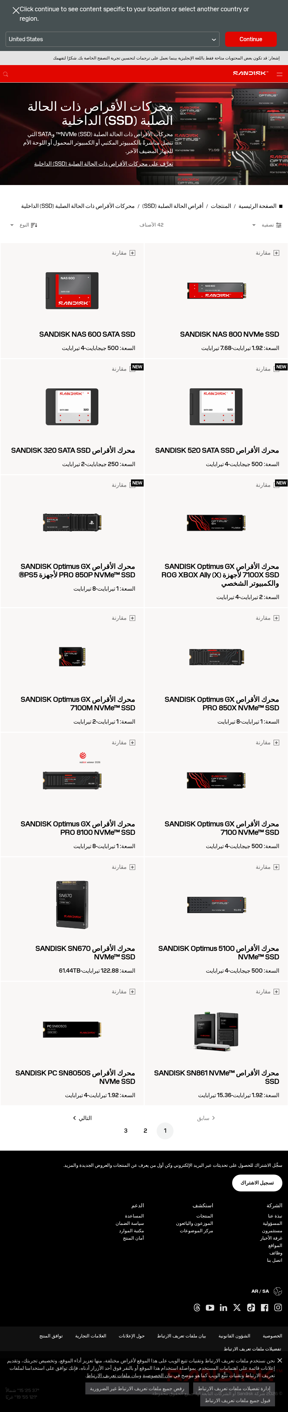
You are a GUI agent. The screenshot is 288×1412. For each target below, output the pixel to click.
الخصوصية (272, 1336)
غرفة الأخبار (271, 1238)
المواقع (275, 1245)
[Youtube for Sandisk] (210, 1308)
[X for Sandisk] (237, 1307)
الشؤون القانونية (234, 1336)
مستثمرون (272, 1231)
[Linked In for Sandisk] (223, 1308)
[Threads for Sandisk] (197, 1308)
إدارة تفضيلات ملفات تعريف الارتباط (234, 1388)
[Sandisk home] (250, 73)
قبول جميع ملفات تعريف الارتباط (237, 1400)
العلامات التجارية (90, 1336)
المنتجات (204, 1216)
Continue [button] (251, 39)
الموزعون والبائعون (194, 1223)
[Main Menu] (278, 74)
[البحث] (5, 73)
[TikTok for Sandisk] (251, 1307)
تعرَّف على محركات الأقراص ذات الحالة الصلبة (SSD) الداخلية (103, 164)
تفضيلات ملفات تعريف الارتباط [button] (252, 1349)
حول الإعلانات (132, 1336)
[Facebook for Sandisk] (264, 1308)
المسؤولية (272, 1223)
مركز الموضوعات (196, 1231)
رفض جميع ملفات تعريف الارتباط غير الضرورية (137, 1388)
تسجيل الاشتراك (257, 1182)
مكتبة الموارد (131, 1231)
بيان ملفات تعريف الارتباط (112, 1375)
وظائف (275, 1253)
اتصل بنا (274, 1260)
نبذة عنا (275, 1216)
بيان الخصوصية (157, 1375)
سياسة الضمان (130, 1223)
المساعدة (134, 1216)
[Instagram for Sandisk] (278, 1307)
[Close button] (16, 11)
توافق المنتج (51, 1336)
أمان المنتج (133, 1238)
